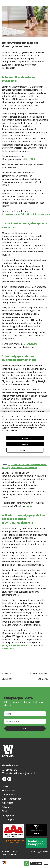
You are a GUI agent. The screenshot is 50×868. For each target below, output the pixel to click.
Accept (25, 438)
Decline (25, 444)
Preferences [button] (13, 430)
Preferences (24, 450)
